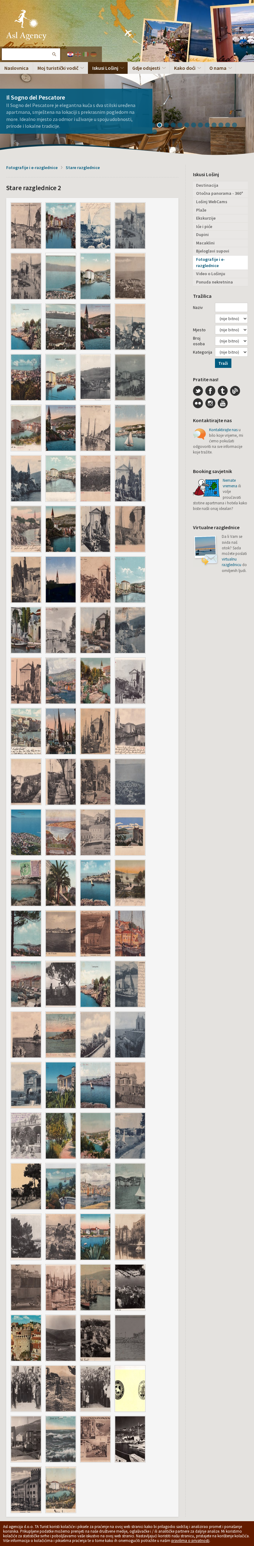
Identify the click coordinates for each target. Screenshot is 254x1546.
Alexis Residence (28, 104)
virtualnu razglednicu (231, 561)
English (78, 54)
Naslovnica (16, 68)
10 (216, 125)
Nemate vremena (230, 483)
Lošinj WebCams (211, 201)
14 (156, 132)
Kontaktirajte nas (223, 429)
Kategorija (202, 352)
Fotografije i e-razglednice (32, 167)
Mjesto (199, 330)
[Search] (53, 54)
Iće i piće (204, 226)
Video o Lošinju (210, 273)
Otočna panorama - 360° (219, 193)
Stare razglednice (83, 167)
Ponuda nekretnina (214, 282)
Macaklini (205, 243)
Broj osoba (199, 340)
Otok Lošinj (26, 24)
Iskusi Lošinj (105, 68)
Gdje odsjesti (146, 68)
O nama (217, 68)
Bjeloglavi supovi (212, 251)
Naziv (198, 307)
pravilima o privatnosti (190, 1540)
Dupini (202, 234)
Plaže (201, 210)
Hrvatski (70, 54)
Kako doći (184, 68)
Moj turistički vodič (57, 68)
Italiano (86, 54)
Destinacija (207, 185)
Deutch (93, 54)
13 (236, 125)
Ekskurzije (206, 218)
